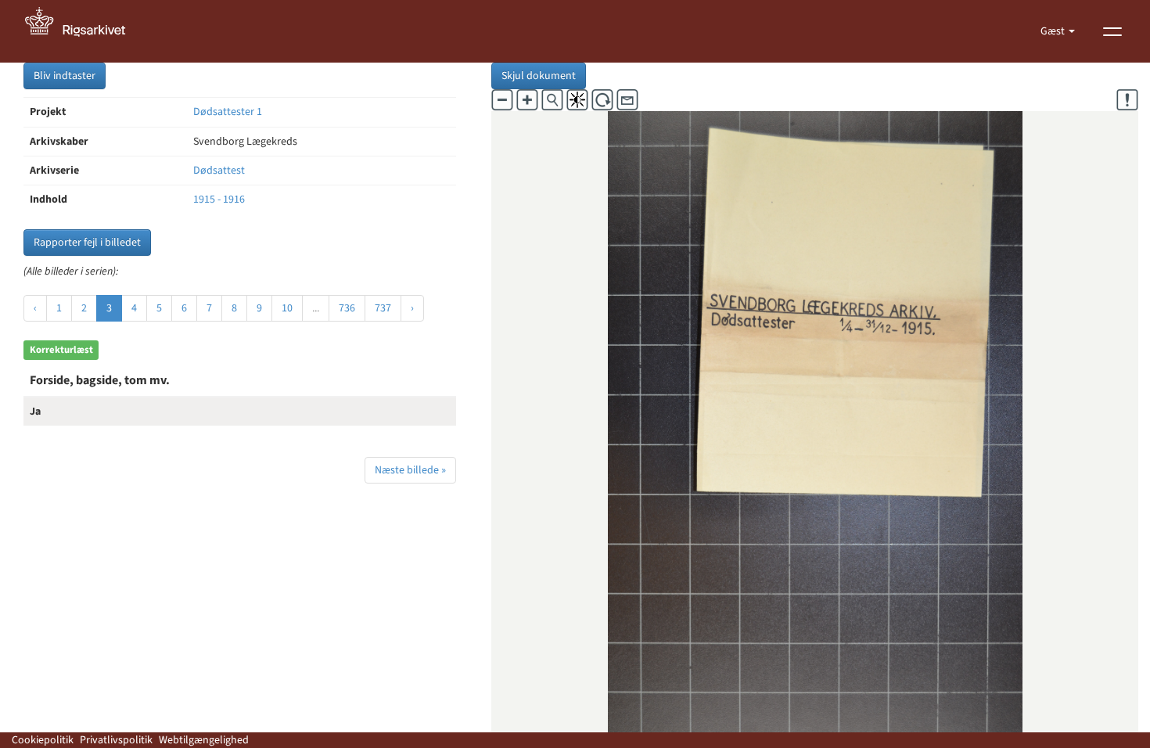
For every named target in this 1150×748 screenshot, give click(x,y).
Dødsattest (219, 170)
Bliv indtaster (64, 76)
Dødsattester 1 (227, 112)
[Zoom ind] (527, 100)
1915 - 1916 (219, 199)
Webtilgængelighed (204, 740)
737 (383, 308)
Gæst (1053, 31)
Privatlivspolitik (116, 740)
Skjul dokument (538, 76)
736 (347, 308)
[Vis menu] (1112, 31)
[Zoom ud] (502, 100)
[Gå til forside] (83, 31)
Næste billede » (410, 470)
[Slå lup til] (552, 100)
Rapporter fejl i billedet (87, 242)
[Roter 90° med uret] (602, 100)
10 (287, 308)
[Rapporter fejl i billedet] (1127, 100)
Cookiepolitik (43, 740)
